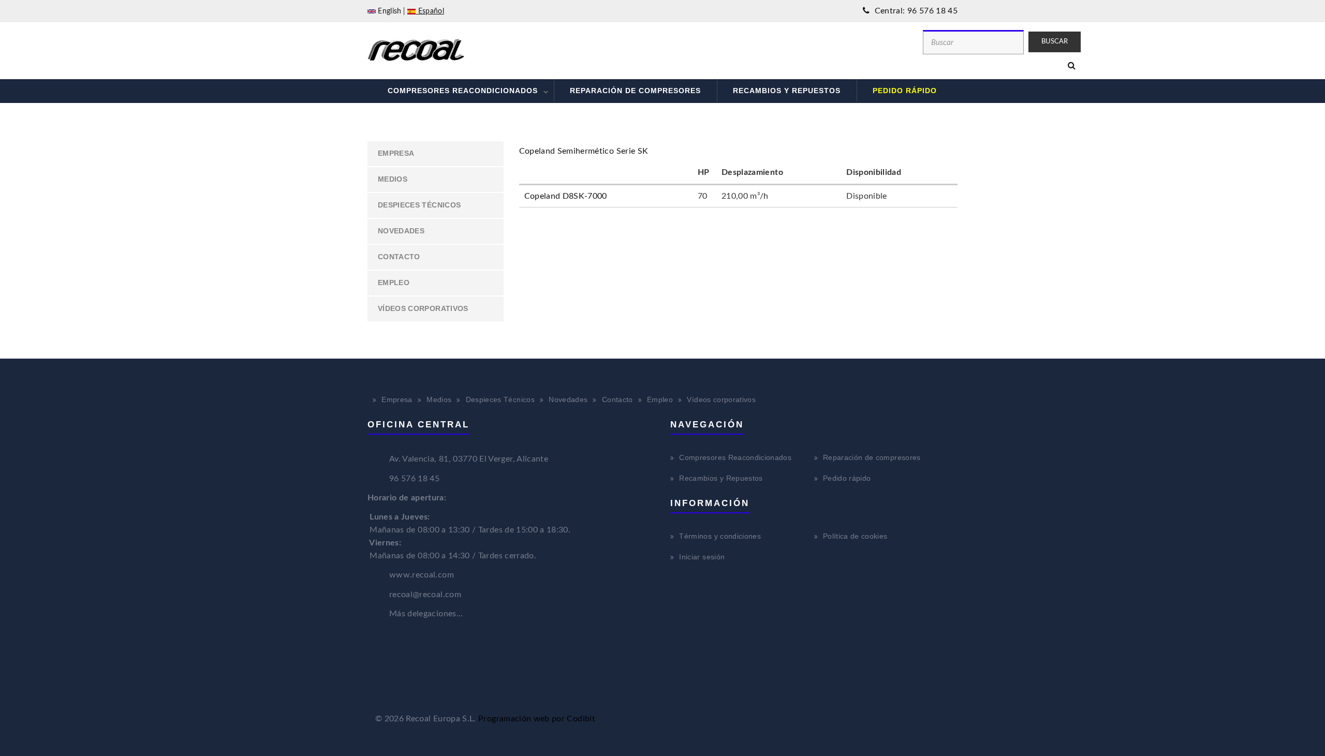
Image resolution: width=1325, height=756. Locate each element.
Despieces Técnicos (419, 205)
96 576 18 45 (414, 479)
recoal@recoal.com (425, 594)
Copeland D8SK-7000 (565, 196)
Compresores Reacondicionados (455, 92)
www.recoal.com (421, 575)
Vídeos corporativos (423, 308)
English (389, 11)
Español (430, 11)
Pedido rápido (905, 90)
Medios (392, 179)
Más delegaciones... (426, 614)
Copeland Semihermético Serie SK (584, 151)
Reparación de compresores (635, 90)
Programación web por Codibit (536, 719)
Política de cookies (855, 536)
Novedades (401, 231)
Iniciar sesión (702, 557)
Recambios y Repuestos (787, 90)
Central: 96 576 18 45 (915, 11)
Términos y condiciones (720, 536)
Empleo (393, 282)
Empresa (396, 153)
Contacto (399, 257)
